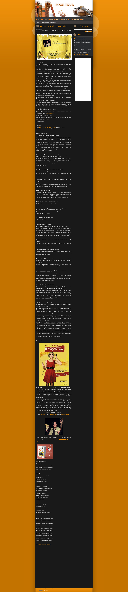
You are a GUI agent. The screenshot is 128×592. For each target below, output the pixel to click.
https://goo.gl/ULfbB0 (65, 414)
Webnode (46, 590)
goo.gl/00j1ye (43, 414)
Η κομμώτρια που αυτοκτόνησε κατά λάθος (47, 127)
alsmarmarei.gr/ (50, 113)
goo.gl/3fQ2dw (53, 414)
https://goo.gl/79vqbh (63, 439)
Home (38, 22)
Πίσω (37, 441)
